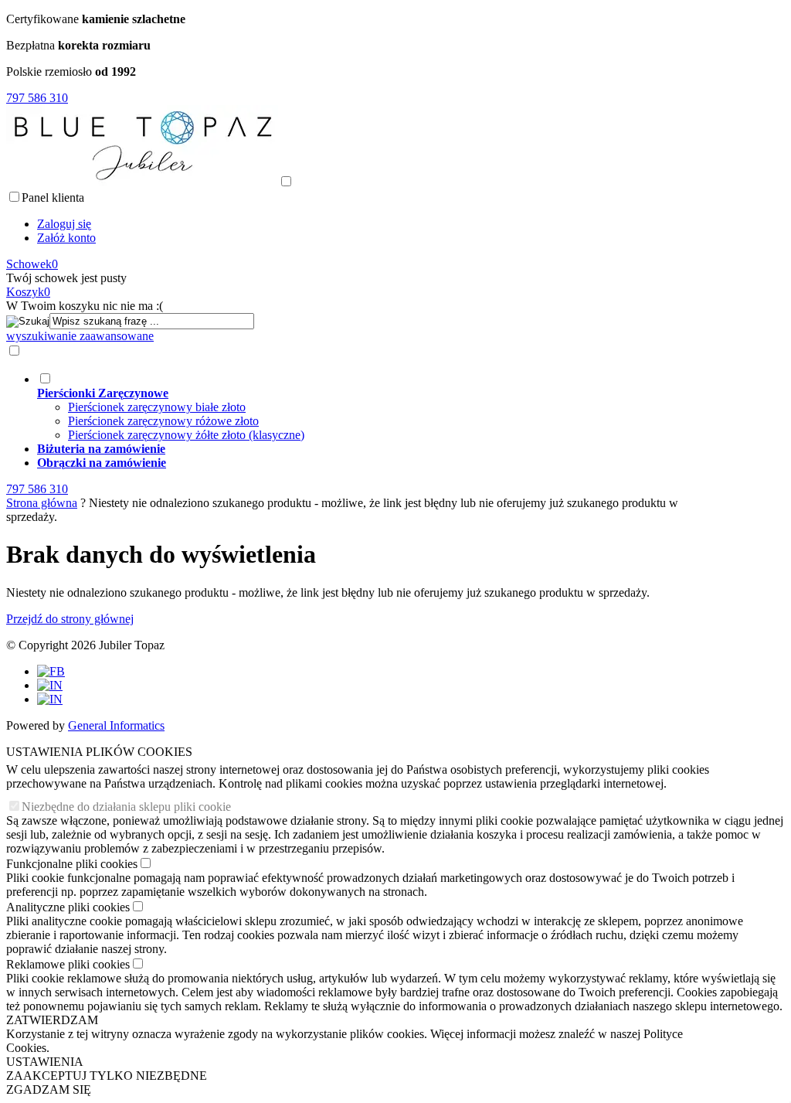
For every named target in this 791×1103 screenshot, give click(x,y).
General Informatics (116, 725)
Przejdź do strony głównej (70, 618)
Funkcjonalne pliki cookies (71, 863)
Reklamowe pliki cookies (68, 964)
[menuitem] (372, 406)
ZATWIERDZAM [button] (52, 1019)
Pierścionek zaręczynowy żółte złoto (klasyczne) (186, 434)
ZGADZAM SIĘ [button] (48, 1089)
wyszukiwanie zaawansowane (80, 335)
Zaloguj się (64, 223)
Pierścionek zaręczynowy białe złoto (157, 407)
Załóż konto (66, 237)
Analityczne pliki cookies (68, 907)
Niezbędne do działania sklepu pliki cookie (126, 806)
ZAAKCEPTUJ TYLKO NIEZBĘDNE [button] (106, 1075)
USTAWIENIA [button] (44, 1061)
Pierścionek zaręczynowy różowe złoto (163, 420)
